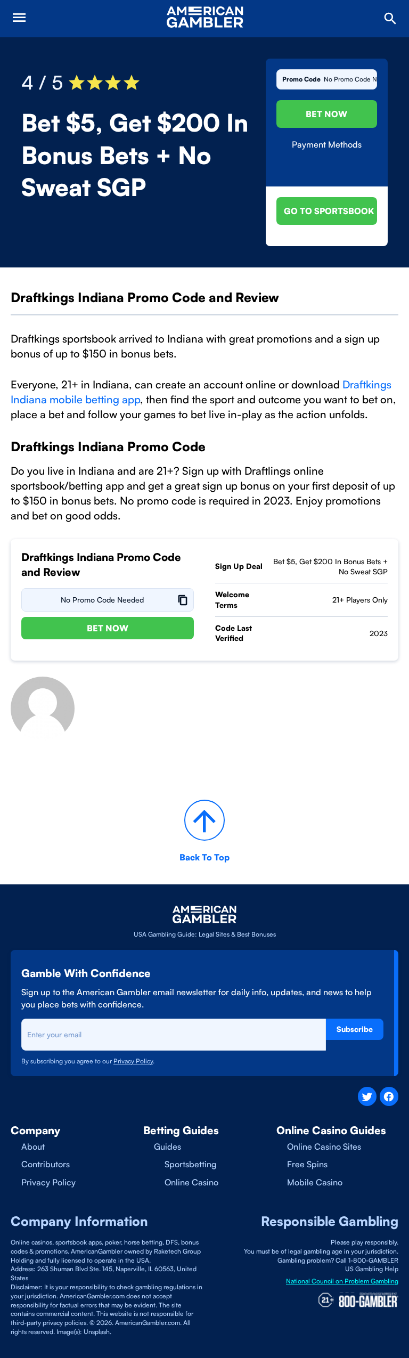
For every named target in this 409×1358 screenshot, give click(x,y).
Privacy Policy (48, 1182)
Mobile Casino (314, 1182)
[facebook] (389, 1096)
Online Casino (191, 1182)
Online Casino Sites (324, 1146)
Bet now (107, 628)
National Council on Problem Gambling (342, 1281)
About (33, 1146)
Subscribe (355, 1029)
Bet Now (326, 114)
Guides (167, 1146)
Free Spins (307, 1164)
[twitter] (367, 1096)
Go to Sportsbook (329, 211)
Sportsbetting (191, 1164)
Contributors (45, 1164)
